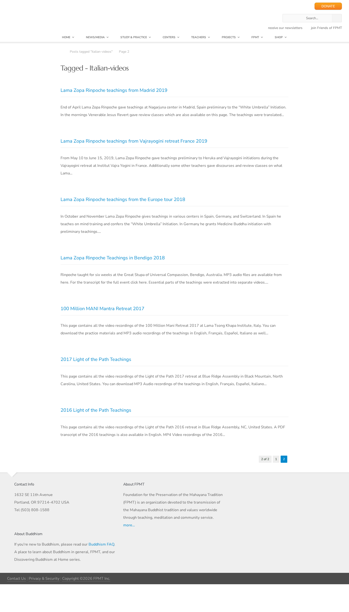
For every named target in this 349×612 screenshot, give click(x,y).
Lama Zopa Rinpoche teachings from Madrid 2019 (114, 90)
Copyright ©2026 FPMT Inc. (86, 578)
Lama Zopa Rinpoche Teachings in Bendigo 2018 (113, 258)
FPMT (255, 37)
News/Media (95, 37)
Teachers (198, 37)
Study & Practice (133, 37)
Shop (279, 37)
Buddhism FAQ (101, 544)
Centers (169, 37)
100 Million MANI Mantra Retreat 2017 (102, 308)
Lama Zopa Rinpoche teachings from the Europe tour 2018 (123, 199)
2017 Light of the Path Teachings (96, 359)
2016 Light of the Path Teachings (96, 410)
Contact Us (16, 578)
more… (129, 525)
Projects (229, 37)
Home (66, 37)
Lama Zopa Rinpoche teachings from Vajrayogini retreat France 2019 (134, 141)
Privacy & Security (44, 578)
